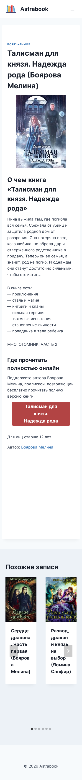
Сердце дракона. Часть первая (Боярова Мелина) (21, 651)
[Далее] (68, 651)
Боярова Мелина (37, 447)
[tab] (32, 729)
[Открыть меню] (72, 8)
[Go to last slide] (14, 651)
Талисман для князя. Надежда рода (41, 414)
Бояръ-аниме (18, 44)
